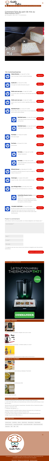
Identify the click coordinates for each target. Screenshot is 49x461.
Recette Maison (31, 422)
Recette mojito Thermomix (10, 395)
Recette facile (24, 422)
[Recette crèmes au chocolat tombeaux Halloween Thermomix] (9, 369)
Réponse (40, 75)
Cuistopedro (9, 15)
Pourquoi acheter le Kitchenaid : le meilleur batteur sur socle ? (18, 344)
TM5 (11, 426)
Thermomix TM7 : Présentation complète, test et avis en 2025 (18, 332)
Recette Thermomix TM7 (38, 424)
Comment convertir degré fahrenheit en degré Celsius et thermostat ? (20, 356)
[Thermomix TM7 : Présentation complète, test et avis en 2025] (9, 331)
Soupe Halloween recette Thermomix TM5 (14, 383)
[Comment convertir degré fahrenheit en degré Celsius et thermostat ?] (9, 355)
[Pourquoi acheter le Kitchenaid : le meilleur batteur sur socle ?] (9, 343)
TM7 (17, 426)
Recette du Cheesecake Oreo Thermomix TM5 (14, 400)
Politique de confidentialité (23, 460)
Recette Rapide (37, 422)
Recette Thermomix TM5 (18, 424)
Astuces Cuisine (8, 422)
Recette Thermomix (8, 424)
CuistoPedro (14, 422)
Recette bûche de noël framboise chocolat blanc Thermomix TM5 (19, 405)
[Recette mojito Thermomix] (9, 393)
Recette (19, 422)
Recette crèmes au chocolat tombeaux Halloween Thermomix (18, 371)
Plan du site (14, 460)
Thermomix (7, 426)
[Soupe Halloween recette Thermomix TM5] (9, 381)
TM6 (14, 426)
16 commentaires (22, 15)
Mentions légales (33, 460)
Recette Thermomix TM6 (28, 424)
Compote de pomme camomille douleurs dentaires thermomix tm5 (19, 410)
